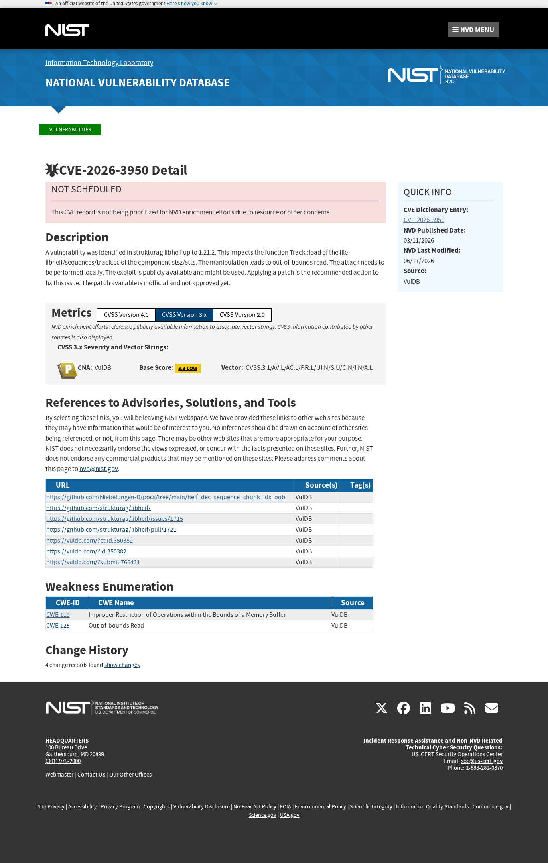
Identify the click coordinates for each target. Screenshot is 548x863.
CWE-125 (58, 626)
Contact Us (91, 775)
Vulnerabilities (70, 129)
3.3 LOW (187, 368)
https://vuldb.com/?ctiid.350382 (89, 541)
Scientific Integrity (371, 806)
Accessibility (82, 806)
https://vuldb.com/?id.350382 (86, 551)
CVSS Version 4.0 (126, 315)
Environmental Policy (320, 806)
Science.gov (262, 815)
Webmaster (59, 775)
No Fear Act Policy (254, 806)
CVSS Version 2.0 (242, 315)
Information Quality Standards (432, 806)
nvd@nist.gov (98, 469)
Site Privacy (51, 806)
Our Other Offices (130, 774)
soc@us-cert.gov (482, 761)
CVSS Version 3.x (184, 315)
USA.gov (290, 815)
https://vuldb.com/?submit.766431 (93, 562)
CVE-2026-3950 (424, 220)
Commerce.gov (491, 806)
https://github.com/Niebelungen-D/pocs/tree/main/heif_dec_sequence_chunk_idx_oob (165, 497)
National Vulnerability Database (137, 82)
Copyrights (157, 806)
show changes (122, 665)
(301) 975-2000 (63, 761)
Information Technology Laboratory (99, 62)
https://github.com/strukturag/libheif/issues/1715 (114, 519)
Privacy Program (120, 806)
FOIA (285, 806)
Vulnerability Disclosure (201, 806)
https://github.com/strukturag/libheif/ (98, 508)
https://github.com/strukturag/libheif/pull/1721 (111, 530)
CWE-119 (58, 615)
